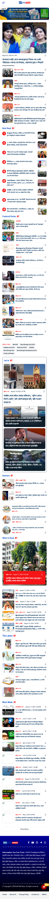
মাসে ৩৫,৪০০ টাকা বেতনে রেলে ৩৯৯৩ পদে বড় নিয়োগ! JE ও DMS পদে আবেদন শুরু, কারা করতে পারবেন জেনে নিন (30, 595)
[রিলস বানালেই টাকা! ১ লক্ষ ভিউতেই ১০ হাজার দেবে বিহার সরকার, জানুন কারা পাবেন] (42, 211)
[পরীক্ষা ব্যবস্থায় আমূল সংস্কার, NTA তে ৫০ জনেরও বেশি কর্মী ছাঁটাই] (8, 484)
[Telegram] (41, 842)
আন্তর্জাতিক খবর (19, 707)
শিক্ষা (22, 70)
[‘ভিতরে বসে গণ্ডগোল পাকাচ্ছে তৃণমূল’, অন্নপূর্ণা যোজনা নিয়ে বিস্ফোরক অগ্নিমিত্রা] (42, 154)
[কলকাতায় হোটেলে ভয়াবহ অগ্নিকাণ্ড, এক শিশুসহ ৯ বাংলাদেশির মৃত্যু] (8, 260)
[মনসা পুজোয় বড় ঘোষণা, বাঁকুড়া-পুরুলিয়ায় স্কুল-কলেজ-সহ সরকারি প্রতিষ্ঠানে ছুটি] (8, 495)
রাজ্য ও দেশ (17, 70)
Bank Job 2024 (22, 347)
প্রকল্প (15, 80)
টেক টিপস (17, 272)
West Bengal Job (9, 350)
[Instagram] (37, 842)
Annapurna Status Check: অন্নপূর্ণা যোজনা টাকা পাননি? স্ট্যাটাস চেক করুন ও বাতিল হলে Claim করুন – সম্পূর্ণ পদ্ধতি (30, 250)
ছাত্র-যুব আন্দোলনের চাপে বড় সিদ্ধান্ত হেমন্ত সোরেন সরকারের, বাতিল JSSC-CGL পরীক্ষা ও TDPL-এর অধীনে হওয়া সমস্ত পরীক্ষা (23, 465)
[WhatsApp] (45, 842)
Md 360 (15, 344)
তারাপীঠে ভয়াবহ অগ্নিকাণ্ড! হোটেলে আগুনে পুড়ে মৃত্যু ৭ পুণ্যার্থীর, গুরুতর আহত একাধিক (24, 579)
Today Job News (9, 353)
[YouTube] (32, 842)
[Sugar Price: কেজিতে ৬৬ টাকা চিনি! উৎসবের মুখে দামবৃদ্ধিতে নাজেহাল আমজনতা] (42, 135)
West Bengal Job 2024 (27, 344)
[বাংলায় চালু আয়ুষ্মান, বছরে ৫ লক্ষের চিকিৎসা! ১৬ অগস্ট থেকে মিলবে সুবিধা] (8, 680)
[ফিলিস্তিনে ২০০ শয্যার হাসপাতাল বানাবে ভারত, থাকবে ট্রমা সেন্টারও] (42, 163)
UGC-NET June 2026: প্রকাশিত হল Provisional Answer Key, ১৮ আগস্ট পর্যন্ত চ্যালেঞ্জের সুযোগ (30, 628)
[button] (4, 3)
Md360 (31, 347)
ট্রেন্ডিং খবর (18, 767)
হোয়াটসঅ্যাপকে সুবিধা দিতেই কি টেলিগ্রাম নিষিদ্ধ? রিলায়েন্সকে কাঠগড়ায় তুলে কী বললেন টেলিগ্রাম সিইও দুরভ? (29, 724)
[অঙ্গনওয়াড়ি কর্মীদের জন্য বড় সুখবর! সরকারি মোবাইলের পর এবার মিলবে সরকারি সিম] (8, 299)
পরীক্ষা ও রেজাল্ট (18, 319)
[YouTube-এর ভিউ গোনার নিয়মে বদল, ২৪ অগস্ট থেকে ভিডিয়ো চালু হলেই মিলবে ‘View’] (8, 275)
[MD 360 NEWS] (24, 3)
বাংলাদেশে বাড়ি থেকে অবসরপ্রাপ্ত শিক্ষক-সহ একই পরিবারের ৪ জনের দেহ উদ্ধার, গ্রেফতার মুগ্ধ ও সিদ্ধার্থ (22, 61)
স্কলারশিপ (18, 221)
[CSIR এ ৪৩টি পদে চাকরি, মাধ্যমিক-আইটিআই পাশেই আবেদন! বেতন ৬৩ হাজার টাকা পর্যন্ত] (42, 192)
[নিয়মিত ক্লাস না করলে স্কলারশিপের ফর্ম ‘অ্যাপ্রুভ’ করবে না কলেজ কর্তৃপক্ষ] (8, 224)
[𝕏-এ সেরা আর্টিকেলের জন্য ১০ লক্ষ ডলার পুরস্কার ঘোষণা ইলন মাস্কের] (8, 710)
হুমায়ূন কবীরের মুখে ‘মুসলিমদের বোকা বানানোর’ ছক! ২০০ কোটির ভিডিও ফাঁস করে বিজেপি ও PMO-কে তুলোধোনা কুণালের (30, 748)
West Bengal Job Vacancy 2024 (27, 350)
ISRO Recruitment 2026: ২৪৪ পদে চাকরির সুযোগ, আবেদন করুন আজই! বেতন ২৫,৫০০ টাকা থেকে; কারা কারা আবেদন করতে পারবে (31, 238)
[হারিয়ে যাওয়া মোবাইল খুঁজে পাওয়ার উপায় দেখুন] (8, 794)
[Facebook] (28, 842)
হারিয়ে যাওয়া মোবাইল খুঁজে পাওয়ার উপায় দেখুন (27, 794)
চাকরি (17, 233)
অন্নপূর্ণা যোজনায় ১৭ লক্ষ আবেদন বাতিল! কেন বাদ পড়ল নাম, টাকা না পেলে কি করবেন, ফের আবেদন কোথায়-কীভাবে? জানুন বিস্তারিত (28, 518)
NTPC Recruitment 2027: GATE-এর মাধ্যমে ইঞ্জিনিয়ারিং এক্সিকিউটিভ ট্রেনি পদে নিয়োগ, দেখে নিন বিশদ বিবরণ (21, 173)
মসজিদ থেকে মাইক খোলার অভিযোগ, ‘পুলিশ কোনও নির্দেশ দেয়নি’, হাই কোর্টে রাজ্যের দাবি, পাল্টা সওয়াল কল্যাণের (23, 399)
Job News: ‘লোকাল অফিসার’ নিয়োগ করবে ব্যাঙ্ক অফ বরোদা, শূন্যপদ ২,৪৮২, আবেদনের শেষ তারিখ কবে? (20, 182)
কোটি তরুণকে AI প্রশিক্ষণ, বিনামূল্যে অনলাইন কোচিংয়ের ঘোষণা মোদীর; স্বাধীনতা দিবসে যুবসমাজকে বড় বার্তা (30, 693)
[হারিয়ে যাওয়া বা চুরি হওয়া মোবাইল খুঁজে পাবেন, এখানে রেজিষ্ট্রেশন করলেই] (8, 806)
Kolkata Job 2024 (9, 347)
